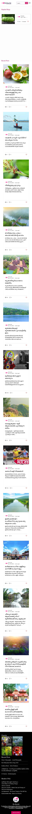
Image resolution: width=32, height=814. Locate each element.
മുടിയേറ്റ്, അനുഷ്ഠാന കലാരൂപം (10, 782)
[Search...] (26, 3)
